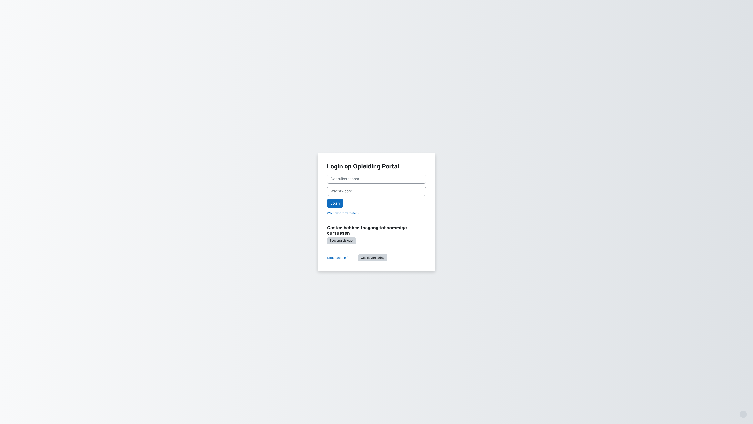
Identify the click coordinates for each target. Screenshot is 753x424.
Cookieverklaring (373, 258)
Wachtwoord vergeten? (343, 213)
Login (335, 203)
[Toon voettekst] (743, 414)
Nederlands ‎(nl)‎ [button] (338, 258)
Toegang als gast (341, 240)
